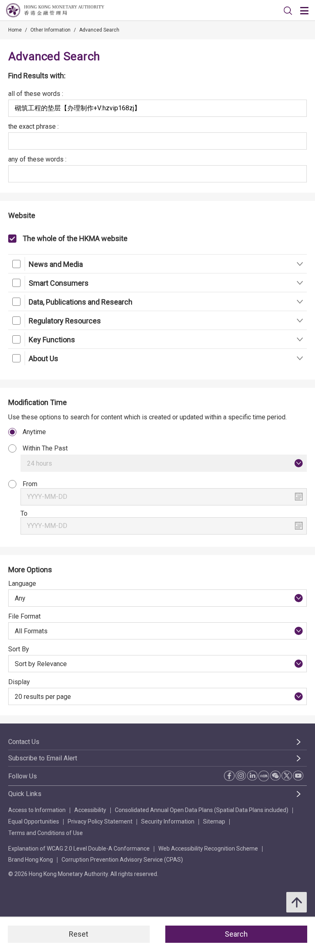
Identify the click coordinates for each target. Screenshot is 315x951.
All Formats (31, 631)
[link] (287, 10)
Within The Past (45, 448)
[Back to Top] (296, 902)
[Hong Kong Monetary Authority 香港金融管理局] (55, 10)
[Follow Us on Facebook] (229, 776)
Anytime (34, 432)
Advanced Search (99, 30)
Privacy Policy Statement (100, 821)
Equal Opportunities (33, 821)
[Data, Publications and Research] (299, 301)
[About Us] (299, 358)
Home (15, 30)
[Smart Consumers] (299, 282)
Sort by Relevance (41, 664)
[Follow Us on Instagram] (240, 775)
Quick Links (24, 794)
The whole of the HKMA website (75, 238)
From (30, 484)
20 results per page (43, 697)
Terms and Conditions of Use (45, 833)
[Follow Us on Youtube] (298, 775)
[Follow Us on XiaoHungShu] (263, 776)
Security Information (167, 821)
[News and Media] (299, 264)
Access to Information (37, 810)
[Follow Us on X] (286, 775)
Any (20, 598)
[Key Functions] (299, 339)
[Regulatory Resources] (299, 320)
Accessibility (90, 810)
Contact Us (23, 742)
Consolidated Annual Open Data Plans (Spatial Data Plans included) (201, 810)
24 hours (39, 463)
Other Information (50, 30)
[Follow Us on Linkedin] (252, 775)
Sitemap (214, 821)
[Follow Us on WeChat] (275, 775)
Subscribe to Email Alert (42, 758)
